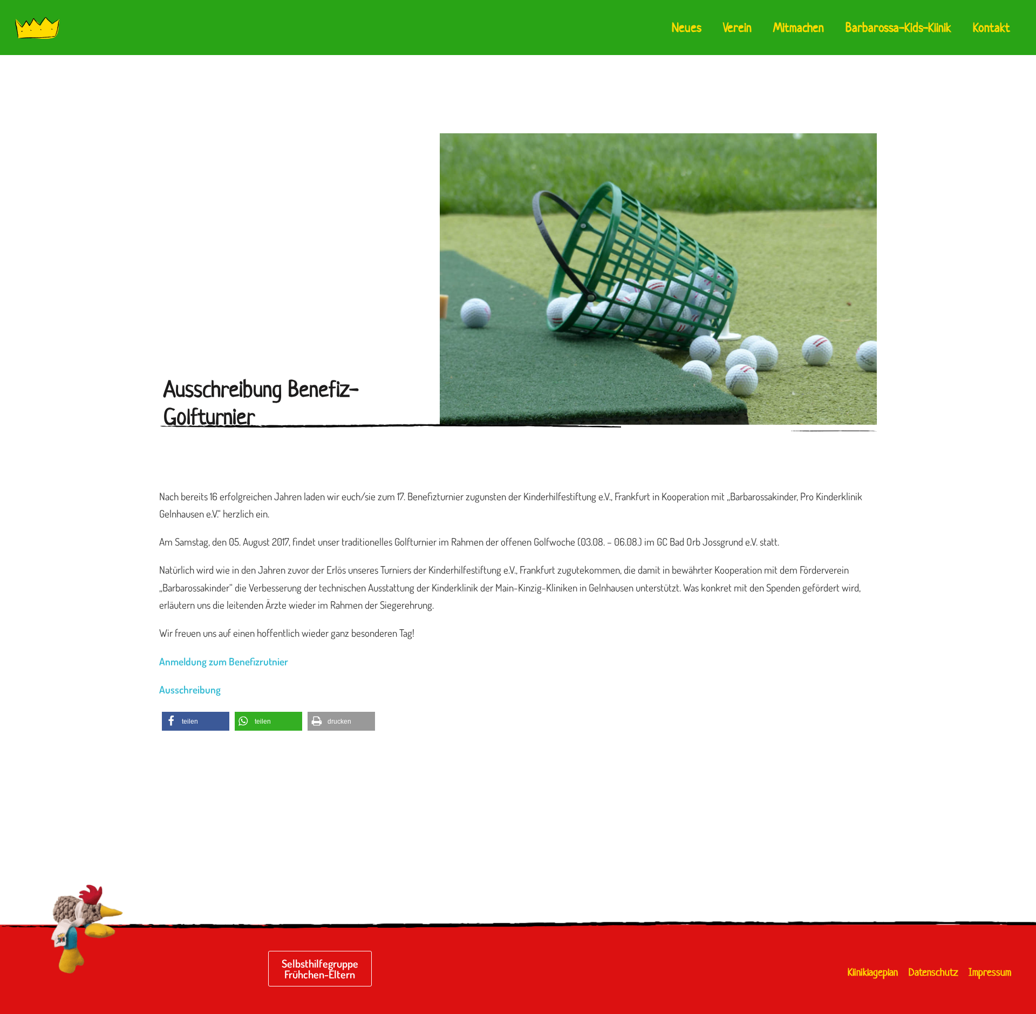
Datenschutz (933, 972)
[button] (195, 721)
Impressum (990, 972)
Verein (737, 27)
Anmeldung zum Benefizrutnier (223, 661)
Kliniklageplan (873, 972)
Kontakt (991, 27)
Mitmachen (798, 27)
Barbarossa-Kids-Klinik (898, 27)
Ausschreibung (190, 689)
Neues (686, 27)
